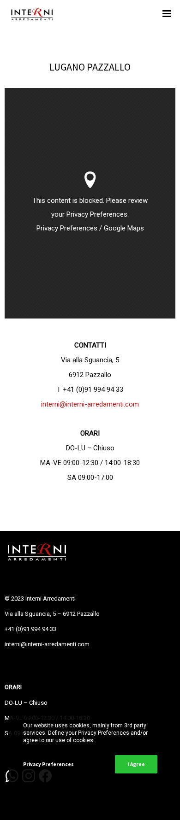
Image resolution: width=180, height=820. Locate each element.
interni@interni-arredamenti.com (90, 404)
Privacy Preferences (66, 228)
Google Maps (124, 228)
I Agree (136, 764)
